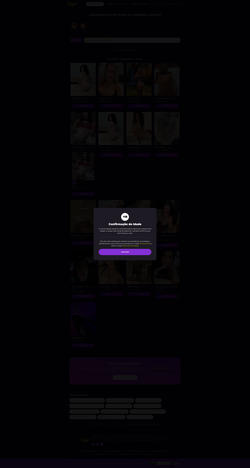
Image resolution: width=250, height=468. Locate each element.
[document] (125, 234)
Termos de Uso (144, 243)
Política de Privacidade (130, 246)
